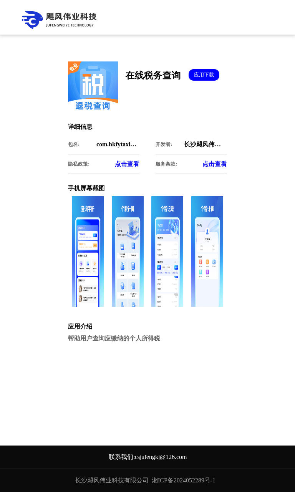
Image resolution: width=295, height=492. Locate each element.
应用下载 (204, 75)
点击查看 (127, 164)
